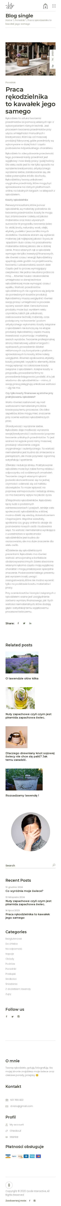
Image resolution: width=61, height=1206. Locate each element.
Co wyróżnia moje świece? (24, 891)
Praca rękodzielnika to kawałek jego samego (30, 100)
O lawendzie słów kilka (22, 678)
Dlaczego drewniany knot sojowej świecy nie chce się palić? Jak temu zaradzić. (30, 757)
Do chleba (12, 943)
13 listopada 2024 (15, 897)
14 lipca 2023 (13, 910)
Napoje (10, 953)
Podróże (10, 963)
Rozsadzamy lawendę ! (22, 795)
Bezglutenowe (14, 938)
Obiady (10, 958)
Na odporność (14, 948)
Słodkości (11, 979)
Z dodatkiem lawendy (18, 989)
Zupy (8, 994)
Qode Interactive (36, 1191)
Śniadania (11, 984)
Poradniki (20, 20)
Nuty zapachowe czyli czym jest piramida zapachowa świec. (28, 715)
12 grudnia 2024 (14, 887)
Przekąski (11, 974)
